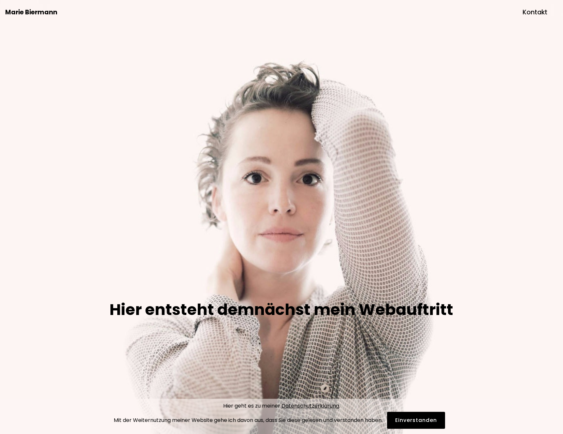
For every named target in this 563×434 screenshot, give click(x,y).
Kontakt (535, 12)
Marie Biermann (31, 12)
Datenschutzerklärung (310, 406)
